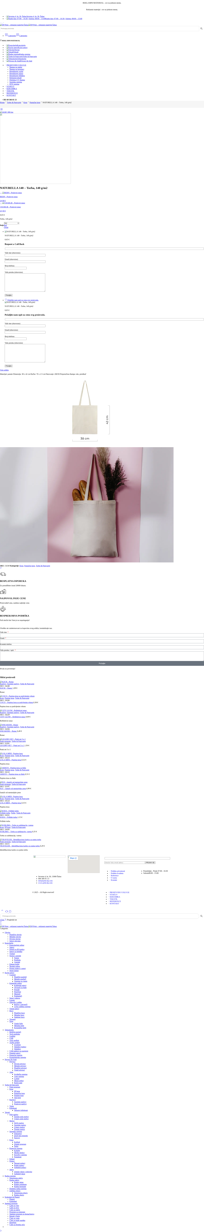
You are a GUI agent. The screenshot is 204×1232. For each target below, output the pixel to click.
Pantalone (17, 1157)
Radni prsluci (19, 1165)
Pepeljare (17, 992)
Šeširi (16, 1146)
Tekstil (15, 52)
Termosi (12, 1019)
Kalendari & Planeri (12, 1197)
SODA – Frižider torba (9, 817)
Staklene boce (19, 1017)
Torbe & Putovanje (30, 57)
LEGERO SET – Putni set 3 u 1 (12, 745)
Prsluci (12, 1161)
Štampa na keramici (16, 69)
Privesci (12, 1062)
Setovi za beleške (15, 952)
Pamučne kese (35, 102)
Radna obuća (19, 1195)
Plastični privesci (20, 1068)
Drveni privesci (20, 1064)
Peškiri (12, 1159)
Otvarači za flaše (20, 988)
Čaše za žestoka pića (17, 1225)
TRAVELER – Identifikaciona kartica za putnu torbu (20, 846)
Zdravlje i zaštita (15, 1002)
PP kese (8, 827)
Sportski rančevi (13, 684)
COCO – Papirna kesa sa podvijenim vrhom (16, 702)
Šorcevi (17, 1138)
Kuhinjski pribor (15, 983)
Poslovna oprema (15, 1148)
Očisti (6, 227)
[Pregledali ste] (10, 912)
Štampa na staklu (15, 67)
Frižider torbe (5, 813)
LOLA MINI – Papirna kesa (11, 760)
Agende (17, 962)
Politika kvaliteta (117, 873)
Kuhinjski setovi (20, 985)
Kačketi (17, 1142)
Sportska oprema (15, 82)
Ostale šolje (18, 1024)
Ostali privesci (19, 1070)
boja (2, 225)
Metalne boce (19, 1015)
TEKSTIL (10, 91)
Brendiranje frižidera (17, 76)
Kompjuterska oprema (17, 1057)
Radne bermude (20, 1187)
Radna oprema (24, 54)
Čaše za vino (14, 1206)
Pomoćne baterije (15, 1055)
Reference (115, 876)
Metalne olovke (15, 937)
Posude (17, 990)
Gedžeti (12, 1036)
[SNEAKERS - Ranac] (102, 725)
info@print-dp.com (45, 881)
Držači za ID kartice (16, 949)
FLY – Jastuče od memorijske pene (13, 789)
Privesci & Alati (26, 61)
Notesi (16, 958)
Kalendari (13, 1201)
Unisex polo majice (21, 1119)
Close (2, 920)
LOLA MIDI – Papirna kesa (11, 803)
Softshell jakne (19, 1174)
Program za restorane (17, 1212)
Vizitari (12, 954)
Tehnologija (21, 59)
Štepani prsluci (19, 1163)
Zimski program (20, 1144)
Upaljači (12, 975)
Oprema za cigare (20, 981)
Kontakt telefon (6, 644)
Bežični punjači (15, 1032)
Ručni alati (18, 1083)
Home (2, 102)
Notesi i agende (15, 956)
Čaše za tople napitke (17, 1220)
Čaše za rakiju (14, 1210)
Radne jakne (18, 1182)
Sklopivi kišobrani (21, 1110)
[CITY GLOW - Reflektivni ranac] (102, 710)
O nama (114, 878)
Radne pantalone (20, 1184)
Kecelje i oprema (20, 1155)
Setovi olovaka (15, 941)
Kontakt (114, 880)
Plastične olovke (15, 935)
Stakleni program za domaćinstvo (21, 1214)
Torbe (13, 813)
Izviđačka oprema (20, 1074)
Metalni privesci (20, 1066)
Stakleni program (11, 1203)
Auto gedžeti (14, 1040)
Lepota (12, 1000)
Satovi (11, 947)
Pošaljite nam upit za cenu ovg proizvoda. (23, 300)
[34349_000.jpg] (6, 112)
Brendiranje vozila (16, 71)
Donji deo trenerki (21, 1136)
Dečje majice (19, 1123)
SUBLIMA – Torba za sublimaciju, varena (16, 832)
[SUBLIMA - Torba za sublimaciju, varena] (102, 825)
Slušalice (17, 1049)
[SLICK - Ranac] (102, 682)
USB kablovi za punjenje (18, 1051)
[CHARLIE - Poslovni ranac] (1, 203)
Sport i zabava (14, 998)
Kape (11, 1140)
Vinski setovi (14, 1009)
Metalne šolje (19, 1026)
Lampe (16, 1079)
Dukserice (18, 1134)
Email (2, 638)
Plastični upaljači (20, 977)
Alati (11, 1072)
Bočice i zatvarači (20, 1004)
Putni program (5, 741)
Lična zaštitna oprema (22, 1007)
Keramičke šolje (20, 1028)
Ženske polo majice (21, 1117)
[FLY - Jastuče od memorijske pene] (102, 782)
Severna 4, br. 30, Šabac (36, 16)
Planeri (12, 1199)
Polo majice (13, 1115)
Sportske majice (20, 1125)
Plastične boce (19, 1013)
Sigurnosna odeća (16, 1178)
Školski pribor (14, 966)
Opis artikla (4, 370)
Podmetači (18, 996)
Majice (12, 1121)
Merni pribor (19, 1081)
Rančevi (3, 684)
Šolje (11, 1021)
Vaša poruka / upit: (7, 650)
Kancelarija (21, 45)
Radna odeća (14, 1180)
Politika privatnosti (118, 871)
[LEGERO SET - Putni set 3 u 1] (102, 739)
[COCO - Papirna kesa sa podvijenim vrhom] (102, 696)
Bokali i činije (14, 1216)
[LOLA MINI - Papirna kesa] (102, 753)
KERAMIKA (12, 89)
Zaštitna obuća (14, 1191)
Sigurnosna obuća (21, 1193)
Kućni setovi (22, 48)
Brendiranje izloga (16, 74)
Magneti (17, 994)
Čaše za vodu (14, 1218)
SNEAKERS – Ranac (8, 731)
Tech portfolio (14, 1034)
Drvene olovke (15, 939)
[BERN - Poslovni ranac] (1, 192)
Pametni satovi (14, 1053)
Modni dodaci (19, 1153)
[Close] (1, 568)
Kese (25, 102)
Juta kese (17, 1098)
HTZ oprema (14, 84)
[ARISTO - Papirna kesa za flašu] (102, 768)
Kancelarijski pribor (16, 945)
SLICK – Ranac (6, 688)
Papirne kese (9, 698)
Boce (11, 1011)
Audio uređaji (14, 1043)
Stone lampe (14, 971)
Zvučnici (17, 1045)
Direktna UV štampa (17, 80)
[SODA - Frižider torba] (102, 811)
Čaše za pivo (14, 1208)
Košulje (17, 1151)
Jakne (11, 1170)
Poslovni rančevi (20, 1104)
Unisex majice (19, 1127)
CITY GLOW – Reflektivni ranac (13, 717)
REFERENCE (12, 93)
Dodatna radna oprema (17, 1189)
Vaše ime (3, 632)
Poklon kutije (14, 964)
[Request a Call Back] (6, 912)
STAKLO (10, 86)
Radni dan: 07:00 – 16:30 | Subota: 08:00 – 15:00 (63, 19)
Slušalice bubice (20, 1047)
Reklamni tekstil (15, 78)
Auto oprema (19, 1076)
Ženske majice (19, 1129)
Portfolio (17, 960)
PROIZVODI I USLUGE (16, 65)
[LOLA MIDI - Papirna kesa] (102, 797)
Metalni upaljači (20, 979)
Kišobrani (13, 1108)
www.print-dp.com (45, 883)
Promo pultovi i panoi (17, 968)
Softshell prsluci (20, 1167)
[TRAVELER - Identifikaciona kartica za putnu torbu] (102, 840)
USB (11, 1038)
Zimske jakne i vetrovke (23, 1172)
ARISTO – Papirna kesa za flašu (12, 774)
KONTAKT (11, 95)
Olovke (17, 50)
